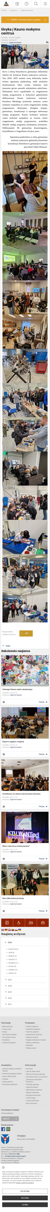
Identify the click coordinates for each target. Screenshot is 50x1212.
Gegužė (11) (12, 959)
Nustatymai (25, 1191)
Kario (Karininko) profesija (13, 898)
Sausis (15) (12, 973)
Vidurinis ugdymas (32, 1032)
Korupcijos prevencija (33, 1095)
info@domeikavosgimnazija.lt (15, 1156)
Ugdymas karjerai (27, 10)
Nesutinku (25, 1198)
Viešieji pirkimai (7, 1082)
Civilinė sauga (31, 1098)
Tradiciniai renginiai (9, 1043)
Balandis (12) (13, 963)
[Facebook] (3, 1129)
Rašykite (6, 1119)
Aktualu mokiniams (32, 1092)
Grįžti (8, 646)
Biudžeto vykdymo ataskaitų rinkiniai (11, 1070)
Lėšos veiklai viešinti (9, 1076)
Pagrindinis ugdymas (33, 1029)
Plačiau (42, 702)
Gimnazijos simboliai (9, 1034)
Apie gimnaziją (7, 1026)
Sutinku (25, 1205)
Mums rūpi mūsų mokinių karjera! (15, 846)
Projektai (5, 1079)
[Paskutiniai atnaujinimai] (26, 4)
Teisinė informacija (32, 1101)
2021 (10, 1004)
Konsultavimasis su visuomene (36, 1077)
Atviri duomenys (31, 1103)
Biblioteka (29, 1045)
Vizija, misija (6, 1029)
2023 (10, 992)
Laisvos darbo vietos (33, 1071)
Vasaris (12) (12, 970)
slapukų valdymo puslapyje (25, 1183)
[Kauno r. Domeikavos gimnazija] (6, 3)
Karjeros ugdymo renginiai (13, 742)
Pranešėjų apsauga (32, 1084)
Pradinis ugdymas (32, 1026)
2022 (10, 998)
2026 (10, 942)
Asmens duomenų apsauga (35, 1074)
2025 (10, 980)
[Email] (8, 1129)
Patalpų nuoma (31, 1048)
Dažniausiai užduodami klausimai (34, 1081)
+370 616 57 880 (14, 1154)
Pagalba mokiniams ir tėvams (36, 1040)
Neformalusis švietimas (34, 1034)
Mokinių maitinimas (32, 1043)
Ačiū (24, 633)
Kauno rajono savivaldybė (26, 1139)
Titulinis (4, 10)
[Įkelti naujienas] (17, 4)
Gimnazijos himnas (9, 1037)
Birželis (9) (12, 956)
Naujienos (13, 10)
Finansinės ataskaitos (9, 1084)
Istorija (4, 1032)
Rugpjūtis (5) (13, 949)
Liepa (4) (11, 953)
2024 (10, 986)
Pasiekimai (6, 1040)
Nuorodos (29, 1069)
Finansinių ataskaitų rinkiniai (12, 1074)
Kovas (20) (12, 966)
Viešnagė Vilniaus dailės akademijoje (17, 689)
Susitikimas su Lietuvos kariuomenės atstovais (21, 794)
